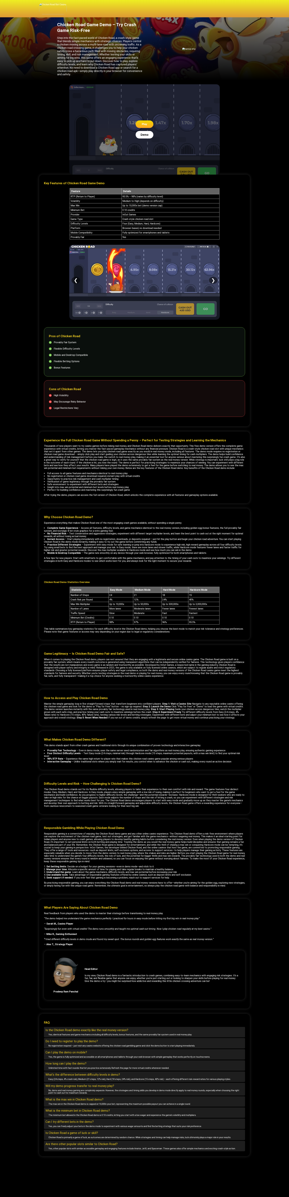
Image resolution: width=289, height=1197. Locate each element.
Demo (144, 134)
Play (144, 124)
